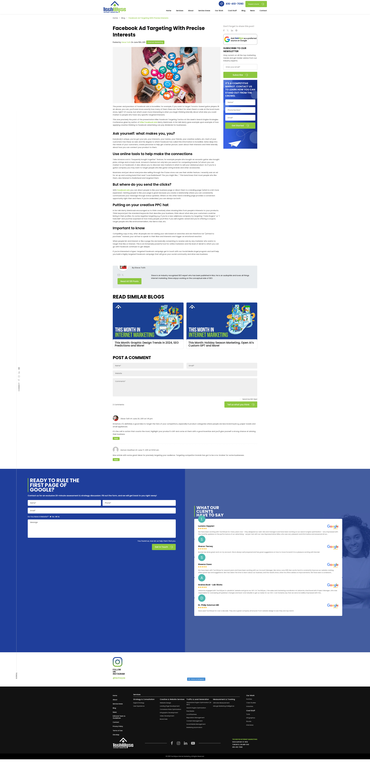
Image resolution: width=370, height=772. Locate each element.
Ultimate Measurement (221, 703)
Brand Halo (164, 719)
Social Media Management (196, 724)
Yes (53, 517)
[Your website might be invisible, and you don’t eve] (150, 666)
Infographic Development (169, 713)
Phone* (108, 503)
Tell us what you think (238, 404)
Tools (248, 714)
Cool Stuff (232, 11)
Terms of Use (117, 730)
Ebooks (248, 721)
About (190, 11)
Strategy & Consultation (143, 699)
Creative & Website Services (172, 699)
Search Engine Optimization (196, 708)
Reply (116, 438)
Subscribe (238, 75)
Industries (249, 706)
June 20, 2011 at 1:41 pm (143, 418)
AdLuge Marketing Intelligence (223, 706)
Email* (33, 510)
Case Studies (251, 703)
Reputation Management (195, 718)
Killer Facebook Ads (148, 122)
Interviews (249, 725)
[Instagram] (19, 376)
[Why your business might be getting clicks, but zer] (211, 666)
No (58, 517)
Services (179, 11)
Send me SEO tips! (249, 399)
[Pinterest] (236, 30)
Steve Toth (126, 42)
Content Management (194, 721)
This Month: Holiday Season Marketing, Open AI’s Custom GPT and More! (221, 344)
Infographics (250, 718)
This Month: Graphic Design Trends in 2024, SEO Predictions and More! (147, 344)
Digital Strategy (138, 703)
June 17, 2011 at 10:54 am (148, 450)
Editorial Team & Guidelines (119, 717)
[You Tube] (19, 368)
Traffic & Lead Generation (197, 699)
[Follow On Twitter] (228, 30)
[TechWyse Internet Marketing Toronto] (114, 7)
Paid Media (190, 711)
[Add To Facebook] (19, 380)
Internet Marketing (155, 42)
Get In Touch (161, 547)
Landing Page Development (170, 706)
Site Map (116, 735)
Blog (243, 11)
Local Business (191, 714)
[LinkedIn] (19, 372)
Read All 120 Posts (129, 281)
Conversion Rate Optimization (170, 709)
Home (168, 11)
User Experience (139, 706)
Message (34, 522)
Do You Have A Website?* (38, 517)
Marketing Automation (194, 727)
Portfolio (249, 699)
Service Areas (204, 11)
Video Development (167, 716)
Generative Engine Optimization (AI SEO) (198, 703)
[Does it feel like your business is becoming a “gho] (181, 666)
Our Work (219, 11)
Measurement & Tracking (224, 699)
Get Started (238, 125)
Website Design (165, 703)
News (252, 11)
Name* (33, 503)
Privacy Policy (118, 726)
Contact (263, 11)
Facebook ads (123, 190)
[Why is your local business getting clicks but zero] (242, 666)
